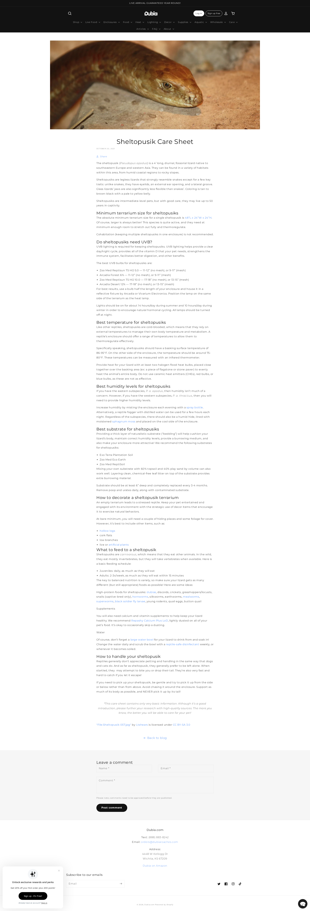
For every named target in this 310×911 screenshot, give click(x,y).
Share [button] (103, 156)
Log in (199, 13)
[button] (69, 13)
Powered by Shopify (164, 905)
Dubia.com (149, 905)
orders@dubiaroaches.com (159, 842)
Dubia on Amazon (155, 865)
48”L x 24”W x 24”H (198, 217)
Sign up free (214, 13)
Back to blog (157, 738)
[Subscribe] (120, 883)
